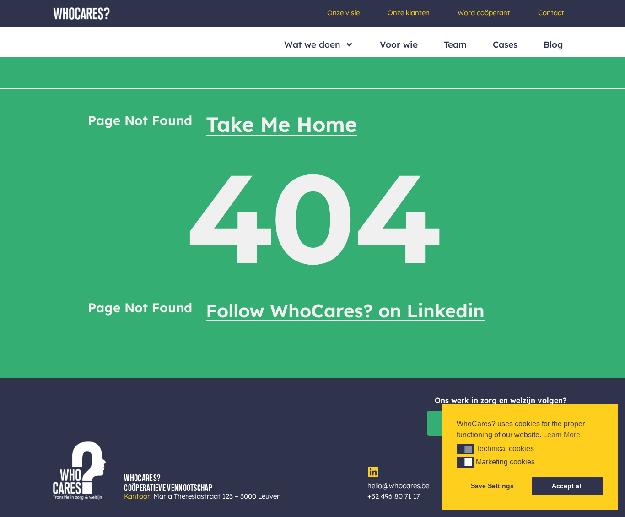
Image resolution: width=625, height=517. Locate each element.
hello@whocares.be (398, 485)
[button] (465, 449)
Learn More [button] (561, 435)
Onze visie (343, 12)
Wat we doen (312, 44)
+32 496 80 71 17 (393, 496)
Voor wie (399, 44)
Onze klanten (409, 12)
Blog (553, 44)
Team (455, 44)
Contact (551, 12)
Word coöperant (484, 12)
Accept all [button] (567, 486)
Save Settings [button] (492, 486)
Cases (505, 44)
